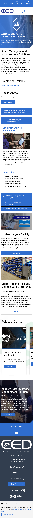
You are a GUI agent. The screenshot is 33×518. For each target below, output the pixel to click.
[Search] (23, 11)
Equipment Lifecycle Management (13, 121)
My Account (22, 4)
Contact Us (16, 472)
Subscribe (28, 3)
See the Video (8, 414)
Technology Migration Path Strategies (15, 197)
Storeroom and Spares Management (14, 203)
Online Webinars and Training (10, 85)
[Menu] (29, 10)
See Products (8, 102)
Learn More (10, 366)
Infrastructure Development (16, 209)
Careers (13, 426)
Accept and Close (9, 514)
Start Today (16, 253)
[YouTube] (16, 433)
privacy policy (17, 509)
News (21, 426)
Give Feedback (16, 484)
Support (12, 3)
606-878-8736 (16, 456)
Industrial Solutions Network (17, 452)
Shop (17, 3)
